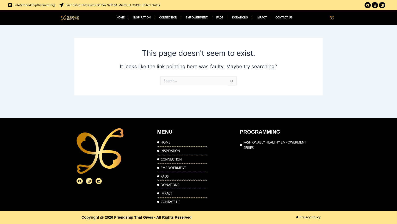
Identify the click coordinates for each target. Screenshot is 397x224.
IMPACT (262, 17)
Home (121, 17)
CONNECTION (168, 17)
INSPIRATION (142, 17)
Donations (240, 17)
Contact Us (284, 17)
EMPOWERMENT (197, 17)
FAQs (220, 17)
